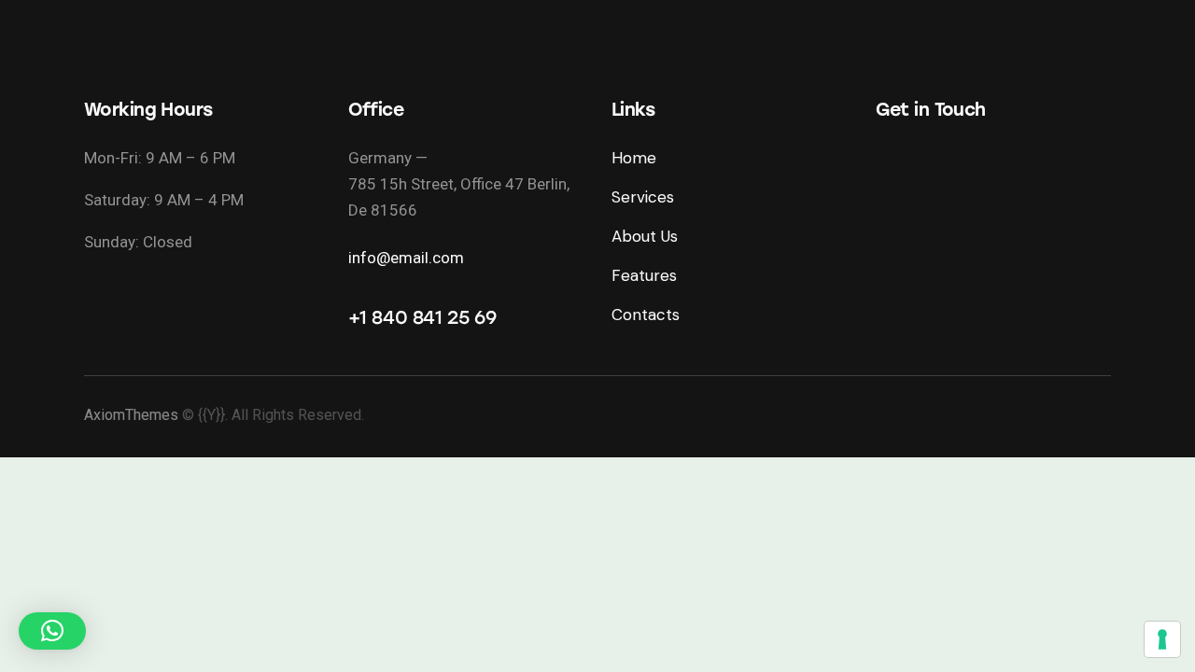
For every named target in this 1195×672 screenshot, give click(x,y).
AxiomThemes (131, 415)
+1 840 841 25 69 (422, 317)
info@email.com (406, 257)
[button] (52, 631)
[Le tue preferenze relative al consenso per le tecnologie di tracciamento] (1162, 639)
